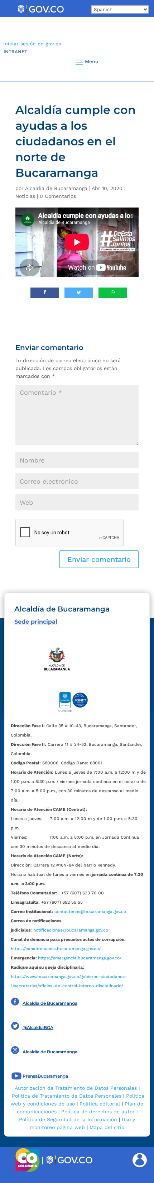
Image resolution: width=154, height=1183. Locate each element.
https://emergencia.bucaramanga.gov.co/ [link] (79, 957)
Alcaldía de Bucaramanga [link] (56, 188)
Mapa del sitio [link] (107, 1127)
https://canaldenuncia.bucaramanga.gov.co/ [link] (56, 948)
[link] (40, 13)
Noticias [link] (25, 196)
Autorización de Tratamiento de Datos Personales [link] (76, 1088)
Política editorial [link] (100, 1104)
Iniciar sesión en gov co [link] (32, 43)
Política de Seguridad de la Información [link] (68, 1119)
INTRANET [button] (15, 51)
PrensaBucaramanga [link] (45, 1076)
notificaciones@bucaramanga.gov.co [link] (70, 930)
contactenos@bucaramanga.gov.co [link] (90, 911)
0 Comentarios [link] (58, 196)
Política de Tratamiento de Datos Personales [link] (66, 1096)
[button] (136, 62)
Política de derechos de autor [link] (98, 1111)
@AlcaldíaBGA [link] (38, 1027)
